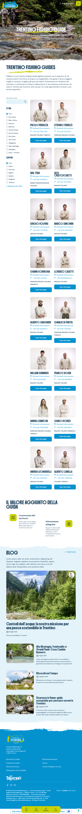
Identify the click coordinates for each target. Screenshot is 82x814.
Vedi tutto (71, 552)
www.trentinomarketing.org (32, 798)
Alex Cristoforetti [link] (63, 174)
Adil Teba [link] (35, 173)
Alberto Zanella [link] (63, 472)
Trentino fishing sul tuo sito (51, 767)
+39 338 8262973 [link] (40, 329)
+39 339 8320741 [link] (64, 132)
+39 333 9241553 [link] (64, 182)
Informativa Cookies (13, 759)
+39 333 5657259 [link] (40, 132)
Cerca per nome (11, 98)
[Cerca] (25, 101)
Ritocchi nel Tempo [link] (47, 673)
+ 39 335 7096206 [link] (64, 478)
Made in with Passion (66, 790)
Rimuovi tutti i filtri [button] (15, 186)
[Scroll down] (41, 43)
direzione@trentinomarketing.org (18, 800)
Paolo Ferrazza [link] (39, 125)
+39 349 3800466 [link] (40, 427)
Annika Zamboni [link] (39, 421)
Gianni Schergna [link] (40, 271)
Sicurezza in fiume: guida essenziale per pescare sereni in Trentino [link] (54, 700)
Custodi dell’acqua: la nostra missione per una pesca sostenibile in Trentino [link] (37, 626)
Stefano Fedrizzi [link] (63, 125)
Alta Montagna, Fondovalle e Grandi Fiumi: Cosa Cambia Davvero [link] (51, 649)
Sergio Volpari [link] (39, 224)
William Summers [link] (39, 373)
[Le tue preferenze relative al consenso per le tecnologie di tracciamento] (78, 810)
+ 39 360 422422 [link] (40, 278)
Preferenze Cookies (13, 763)
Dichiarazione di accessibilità (16, 770)
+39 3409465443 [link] (64, 278)
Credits (44, 763)
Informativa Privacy (12, 767)
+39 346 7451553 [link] (64, 329)
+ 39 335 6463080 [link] (64, 230)
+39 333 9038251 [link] (40, 478)
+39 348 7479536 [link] (40, 230)
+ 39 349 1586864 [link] (64, 379)
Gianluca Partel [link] (63, 322)
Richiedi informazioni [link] (41, 128)
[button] (78, 3)
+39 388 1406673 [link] (40, 179)
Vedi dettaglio (41, 140)
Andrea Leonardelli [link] (41, 472)
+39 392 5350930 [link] (64, 427)
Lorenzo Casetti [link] (64, 271)
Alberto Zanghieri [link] (40, 322)
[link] (66, 3)
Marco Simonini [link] (63, 224)
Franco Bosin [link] (62, 373)
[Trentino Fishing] (9, 5)
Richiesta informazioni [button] (49, 759)
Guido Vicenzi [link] (62, 421)
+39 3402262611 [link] (39, 379)
